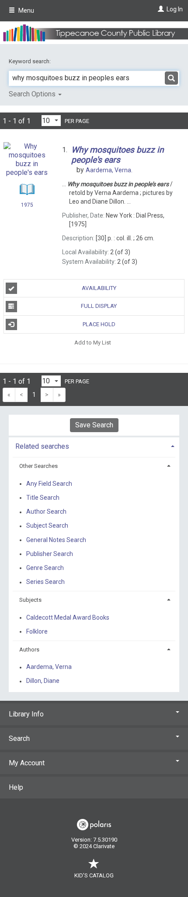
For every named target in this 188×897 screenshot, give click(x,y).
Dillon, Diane (42, 681)
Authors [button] (29, 649)
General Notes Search (56, 539)
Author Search (46, 511)
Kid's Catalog (94, 875)
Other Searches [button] (38, 466)
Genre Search (45, 567)
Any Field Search (49, 483)
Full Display (99, 306)
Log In (175, 9)
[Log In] (160, 9)
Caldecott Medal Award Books (67, 617)
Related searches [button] (42, 446)
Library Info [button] (26, 714)
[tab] (94, 445)
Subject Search (47, 525)
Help (16, 787)
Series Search (45, 582)
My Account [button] (27, 763)
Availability (99, 288)
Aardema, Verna (49, 667)
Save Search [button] (94, 425)
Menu (25, 10)
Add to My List (92, 342)
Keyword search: (30, 61)
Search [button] (19, 738)
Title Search (42, 497)
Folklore (37, 631)
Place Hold (99, 324)
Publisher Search (49, 553)
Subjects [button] (30, 600)
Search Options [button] (33, 94)
